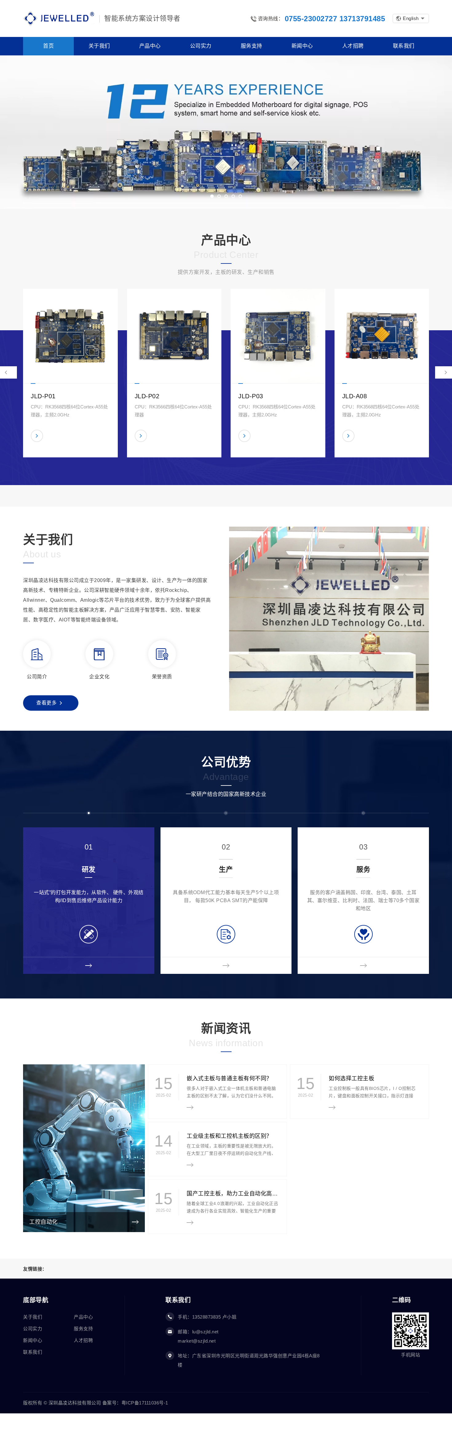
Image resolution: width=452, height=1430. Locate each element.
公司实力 (32, 1328)
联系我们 (32, 1352)
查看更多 (46, 702)
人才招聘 (83, 1340)
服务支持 (83, 1328)
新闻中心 (32, 1340)
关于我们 (32, 1317)
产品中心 (83, 1317)
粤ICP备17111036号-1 (144, 1402)
